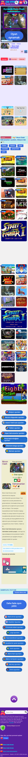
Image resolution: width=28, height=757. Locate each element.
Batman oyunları (14, 451)
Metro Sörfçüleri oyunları (14, 659)
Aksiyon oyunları (14, 412)
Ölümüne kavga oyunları (14, 446)
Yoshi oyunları (14, 648)
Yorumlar (13, 59)
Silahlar (4, 145)
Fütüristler (5, 148)
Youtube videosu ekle (20, 592)
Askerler (12, 145)
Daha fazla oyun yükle (14, 604)
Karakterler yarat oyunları (14, 643)
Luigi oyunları (14, 633)
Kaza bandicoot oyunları (14, 638)
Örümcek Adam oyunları (14, 627)
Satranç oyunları (14, 664)
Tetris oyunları (15, 670)
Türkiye (6, 738)
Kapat (20, 145)
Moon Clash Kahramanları (10, 751)
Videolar (21, 59)
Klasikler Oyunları (14, 622)
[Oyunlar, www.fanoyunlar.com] (10, 2)
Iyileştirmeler (15, 148)
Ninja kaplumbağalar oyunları (11, 439)
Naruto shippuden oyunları (14, 417)
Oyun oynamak (14, 35)
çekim (3, 152)
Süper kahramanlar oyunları (14, 433)
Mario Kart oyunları (14, 654)
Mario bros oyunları (14, 617)
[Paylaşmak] (25, 51)
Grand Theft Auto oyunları (14, 423)
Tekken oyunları (14, 428)
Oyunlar (4, 59)
